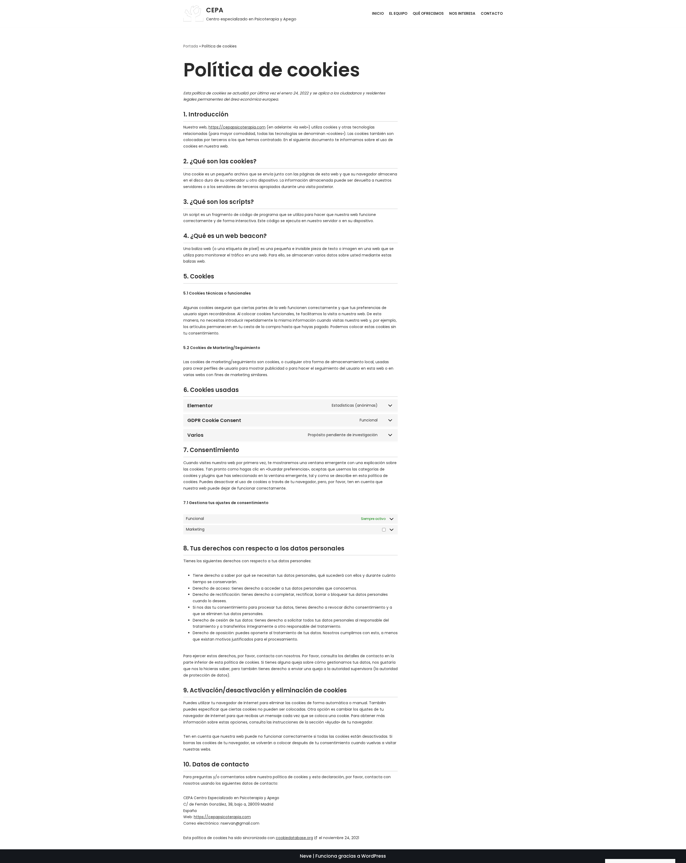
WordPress (373, 856)
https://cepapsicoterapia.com (237, 127)
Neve (306, 856)
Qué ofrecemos (428, 13)
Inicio (378, 13)
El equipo (398, 13)
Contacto (492, 13)
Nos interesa (462, 13)
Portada (190, 46)
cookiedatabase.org (294, 837)
